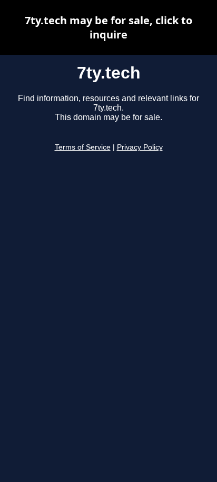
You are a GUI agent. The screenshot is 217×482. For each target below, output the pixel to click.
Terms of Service (83, 147)
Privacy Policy (140, 147)
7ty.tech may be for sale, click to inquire (108, 27)
